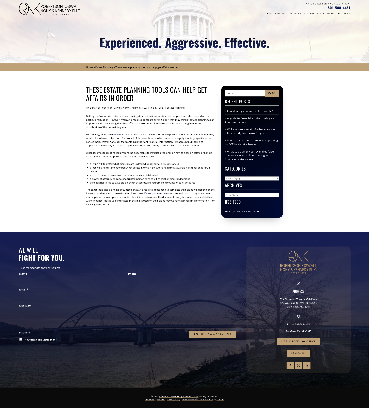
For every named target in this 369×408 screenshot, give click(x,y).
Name (23, 273)
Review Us (298, 353)
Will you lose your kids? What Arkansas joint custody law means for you (250, 131)
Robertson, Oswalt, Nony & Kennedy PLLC (124, 107)
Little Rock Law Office (298, 341)
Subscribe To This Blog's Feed (242, 211)
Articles (321, 14)
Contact (347, 14)
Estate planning (153, 193)
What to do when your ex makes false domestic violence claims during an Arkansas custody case (249, 155)
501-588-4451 (339, 7)
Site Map (161, 399)
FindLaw (220, 399)
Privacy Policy (173, 399)
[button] (366, 387)
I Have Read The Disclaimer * (40, 339)
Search (271, 93)
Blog (312, 14)
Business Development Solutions (197, 399)
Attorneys (280, 14)
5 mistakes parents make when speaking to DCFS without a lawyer (251, 142)
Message (25, 305)
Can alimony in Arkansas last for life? (250, 111)
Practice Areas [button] (298, 14)
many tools (117, 134)
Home (270, 14)
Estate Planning (176, 107)
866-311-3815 (304, 331)
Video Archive (334, 14)
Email (23, 289)
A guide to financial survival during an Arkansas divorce (249, 120)
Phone (132, 273)
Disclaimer (25, 332)
